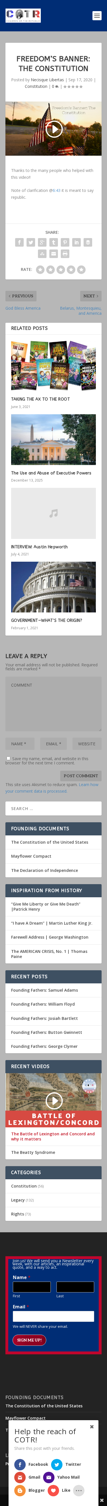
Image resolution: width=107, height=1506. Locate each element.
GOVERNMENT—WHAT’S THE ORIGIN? (46, 620)
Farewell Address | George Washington (49, 937)
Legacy (18, 1200)
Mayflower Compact (31, 856)
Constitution (36, 86)
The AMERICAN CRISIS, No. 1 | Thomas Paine (49, 954)
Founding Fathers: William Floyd (43, 1004)
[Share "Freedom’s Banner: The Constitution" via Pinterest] (65, 242)
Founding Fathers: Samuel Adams (44, 990)
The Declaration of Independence (44, 870)
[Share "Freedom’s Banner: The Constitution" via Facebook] (19, 242)
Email (21, 1307)
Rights (17, 1214)
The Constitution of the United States (49, 842)
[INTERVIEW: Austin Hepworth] (53, 513)
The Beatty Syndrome (33, 1152)
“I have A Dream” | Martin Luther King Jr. (51, 923)
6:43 (56, 190)
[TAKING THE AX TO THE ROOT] (53, 365)
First (16, 1296)
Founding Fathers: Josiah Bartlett (44, 1018)
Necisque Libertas (47, 79)
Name (22, 1277)
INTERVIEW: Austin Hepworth (39, 547)
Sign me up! (29, 1340)
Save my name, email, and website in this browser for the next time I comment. (46, 761)
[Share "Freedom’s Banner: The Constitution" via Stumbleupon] (42, 253)
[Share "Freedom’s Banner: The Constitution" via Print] (65, 253)
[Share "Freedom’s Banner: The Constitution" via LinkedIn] (76, 242)
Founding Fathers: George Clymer (44, 1046)
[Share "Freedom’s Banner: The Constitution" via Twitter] (31, 242)
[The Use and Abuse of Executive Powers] (53, 439)
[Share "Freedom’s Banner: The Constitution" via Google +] (42, 242)
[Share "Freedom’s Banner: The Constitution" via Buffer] (88, 242)
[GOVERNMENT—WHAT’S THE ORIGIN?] (53, 587)
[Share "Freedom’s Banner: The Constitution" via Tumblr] (53, 242)
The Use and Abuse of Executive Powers (51, 473)
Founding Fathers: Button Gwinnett (46, 1032)
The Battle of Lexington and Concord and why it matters (53, 1136)
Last (60, 1296)
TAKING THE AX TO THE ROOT (40, 399)
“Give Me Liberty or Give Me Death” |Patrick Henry (45, 906)
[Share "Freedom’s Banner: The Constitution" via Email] (53, 253)
